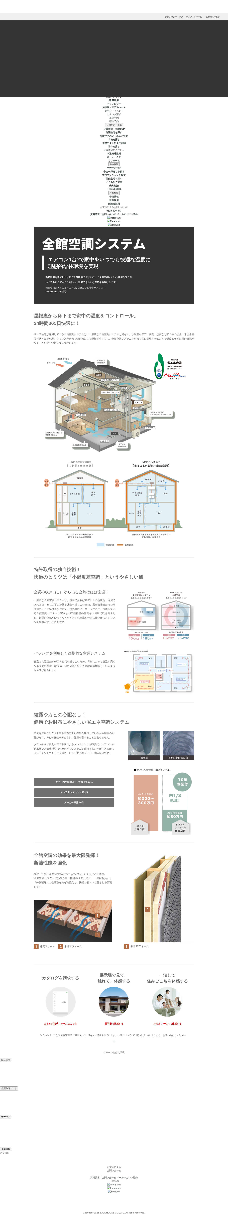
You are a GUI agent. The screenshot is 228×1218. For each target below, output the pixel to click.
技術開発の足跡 (213, 17)
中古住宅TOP (114, 168)
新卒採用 (114, 200)
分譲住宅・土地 (114, 125)
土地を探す (114, 139)
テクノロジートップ (174, 17)
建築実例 (114, 56)
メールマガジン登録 (127, 214)
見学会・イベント (114, 67)
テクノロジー (114, 60)
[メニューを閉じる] (114, 79)
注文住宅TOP (114, 89)
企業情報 (114, 193)
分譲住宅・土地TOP (114, 129)
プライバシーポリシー (114, 1202)
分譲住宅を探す (114, 132)
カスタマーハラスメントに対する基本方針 (114, 1209)
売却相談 (114, 185)
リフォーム (114, 160)
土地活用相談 (114, 189)
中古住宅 (114, 164)
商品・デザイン (114, 53)
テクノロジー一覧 (194, 17)
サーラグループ (114, 1198)
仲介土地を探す (114, 178)
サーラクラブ (114, 1195)
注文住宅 (114, 24)
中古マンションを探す (114, 175)
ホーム (114, 82)
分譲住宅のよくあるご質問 (114, 136)
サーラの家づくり (114, 49)
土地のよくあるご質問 (114, 143)
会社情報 (114, 196)
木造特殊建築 (114, 153)
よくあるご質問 (114, 182)
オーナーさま (114, 157)
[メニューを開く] (114, 73)
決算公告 (114, 1205)
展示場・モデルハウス (114, 63)
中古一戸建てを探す (114, 171)
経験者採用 (114, 203)
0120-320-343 (114, 210)
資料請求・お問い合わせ (103, 214)
